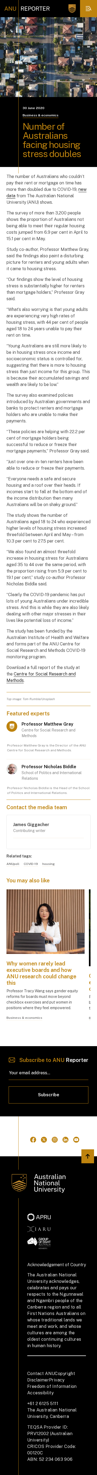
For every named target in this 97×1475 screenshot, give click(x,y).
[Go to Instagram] (54, 1139)
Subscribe (48, 1094)
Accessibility (40, 1392)
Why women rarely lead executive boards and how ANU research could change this (41, 973)
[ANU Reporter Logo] (27, 8)
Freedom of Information (52, 1386)
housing (48, 864)
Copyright (65, 1373)
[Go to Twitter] (44, 1139)
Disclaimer (38, 1380)
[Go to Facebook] (33, 1139)
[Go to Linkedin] (65, 1139)
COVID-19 (31, 864)
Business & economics (40, 115)
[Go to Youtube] (76, 1139)
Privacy (57, 1380)
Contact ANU (41, 1373)
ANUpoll (12, 864)
